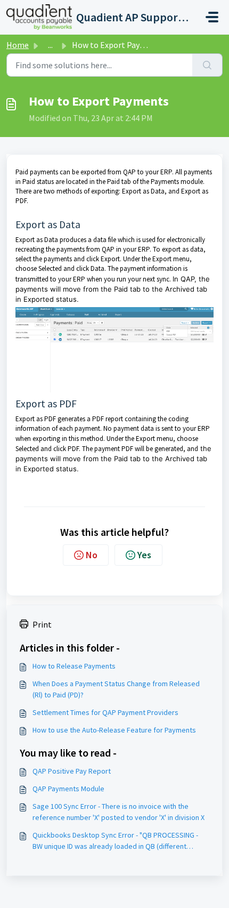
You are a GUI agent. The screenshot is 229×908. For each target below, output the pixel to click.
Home (17, 44)
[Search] (207, 65)
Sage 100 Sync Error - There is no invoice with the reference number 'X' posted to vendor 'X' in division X (118, 811)
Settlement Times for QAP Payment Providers (105, 712)
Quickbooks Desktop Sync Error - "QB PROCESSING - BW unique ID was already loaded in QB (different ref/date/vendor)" (115, 841)
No (91, 555)
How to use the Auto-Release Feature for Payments (114, 730)
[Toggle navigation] (212, 17)
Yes (144, 555)
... (50, 44)
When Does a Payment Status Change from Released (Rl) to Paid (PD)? (116, 689)
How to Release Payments (74, 666)
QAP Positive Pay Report (71, 771)
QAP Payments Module (68, 788)
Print (42, 624)
